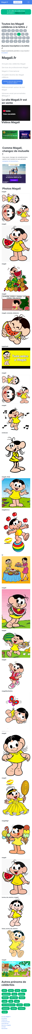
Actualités (4, 1018)
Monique (21, 994)
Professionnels (5, 1021)
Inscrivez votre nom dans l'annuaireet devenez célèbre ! (12, 82)
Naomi (14, 994)
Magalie (22, 997)
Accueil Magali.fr (6, 1016)
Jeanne (27, 1005)
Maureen (5, 997)
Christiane (21, 1008)
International (4, 1023)
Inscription (4, 53)
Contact (3, 1027)
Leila (11, 1001)
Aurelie (4, 1012)
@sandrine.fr (6, 994)
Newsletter (4, 1028)
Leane (16, 1001)
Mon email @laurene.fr (8, 1005)
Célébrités (17, 2)
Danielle (14, 1008)
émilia (4, 990)
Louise (4, 1001)
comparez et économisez (10, 161)
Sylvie (17, 990)
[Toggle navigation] (28, 2)
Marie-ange (14, 997)
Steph (23, 990)
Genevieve (5, 1008)
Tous (4, 30)
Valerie (11, 990)
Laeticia (20, 1005)
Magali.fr (4, 2)
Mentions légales (6, 1025)
